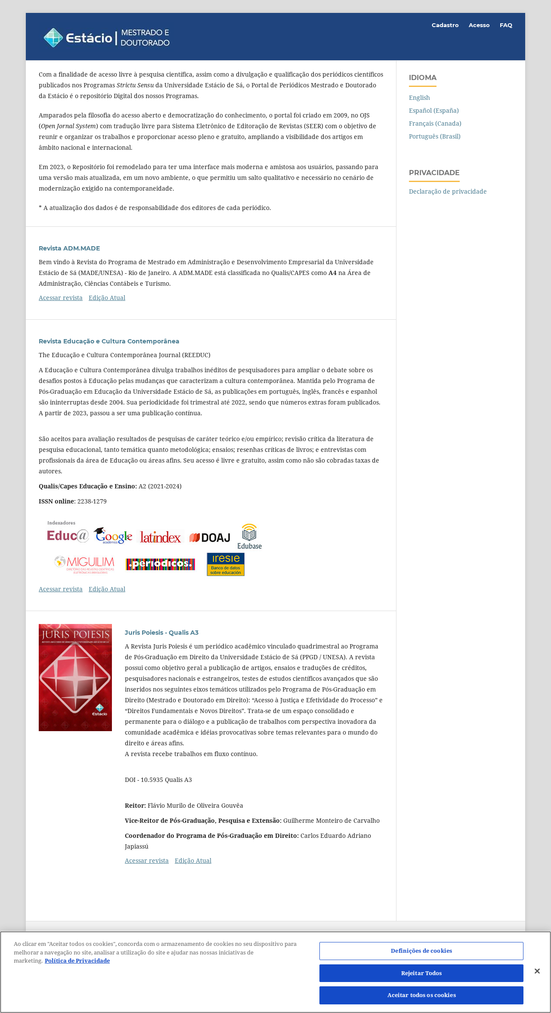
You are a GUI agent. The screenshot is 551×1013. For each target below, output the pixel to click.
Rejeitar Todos (421, 973)
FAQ (506, 25)
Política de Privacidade (77, 960)
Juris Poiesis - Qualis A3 (161, 632)
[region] (275, 972)
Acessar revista (61, 297)
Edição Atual (107, 297)
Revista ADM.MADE (69, 248)
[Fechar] (537, 971)
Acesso (479, 25)
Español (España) (434, 110)
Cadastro (445, 25)
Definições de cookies (421, 950)
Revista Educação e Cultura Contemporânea (109, 341)
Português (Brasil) (435, 136)
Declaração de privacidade (448, 191)
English (419, 97)
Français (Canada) (435, 123)
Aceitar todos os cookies (421, 995)
